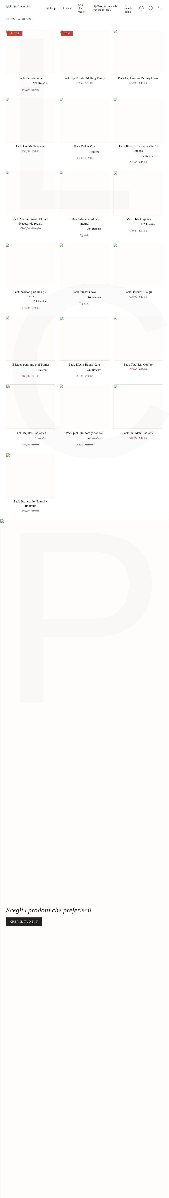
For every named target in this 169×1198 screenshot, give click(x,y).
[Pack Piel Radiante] (30, 52)
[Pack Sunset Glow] (84, 266)
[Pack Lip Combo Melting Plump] (84, 52)
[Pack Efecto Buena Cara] (84, 338)
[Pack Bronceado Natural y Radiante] (30, 475)
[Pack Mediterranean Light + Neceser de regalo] (30, 193)
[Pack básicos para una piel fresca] (30, 266)
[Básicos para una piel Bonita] (30, 338)
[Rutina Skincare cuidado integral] (84, 193)
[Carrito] (160, 8)
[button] (51, 8)
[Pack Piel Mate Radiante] (138, 407)
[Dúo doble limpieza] (138, 193)
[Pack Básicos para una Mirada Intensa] (138, 120)
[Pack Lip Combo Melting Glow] (138, 52)
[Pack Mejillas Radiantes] (30, 407)
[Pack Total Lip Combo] (138, 338)
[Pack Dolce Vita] (84, 120)
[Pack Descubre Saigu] (138, 266)
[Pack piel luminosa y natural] (84, 407)
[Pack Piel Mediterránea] (30, 120)
